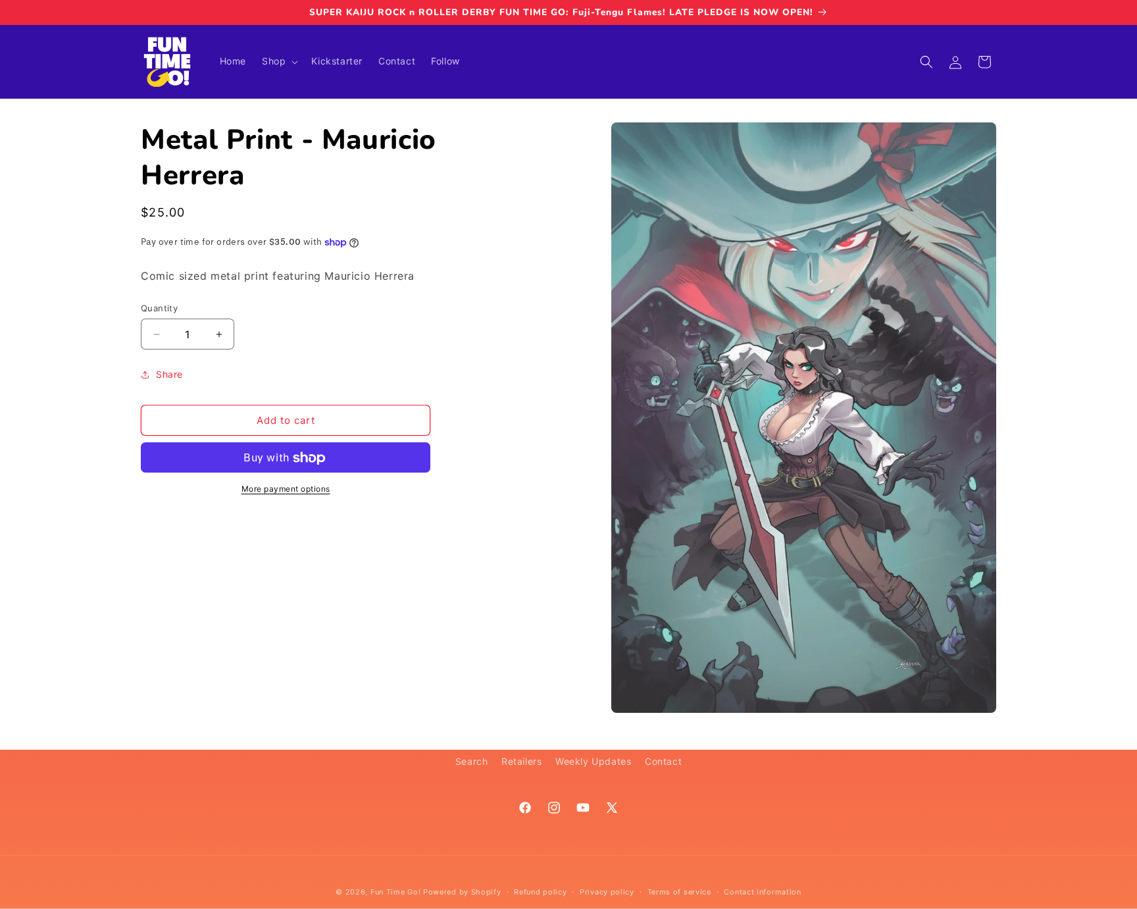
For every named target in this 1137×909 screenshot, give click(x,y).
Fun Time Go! (395, 891)
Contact (663, 761)
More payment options (285, 489)
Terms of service (679, 891)
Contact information (762, 891)
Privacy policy (607, 891)
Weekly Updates (593, 761)
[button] (278, 61)
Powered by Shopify (462, 891)
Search (471, 761)
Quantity (159, 308)
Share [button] (169, 374)
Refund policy (540, 891)
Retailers (521, 761)
